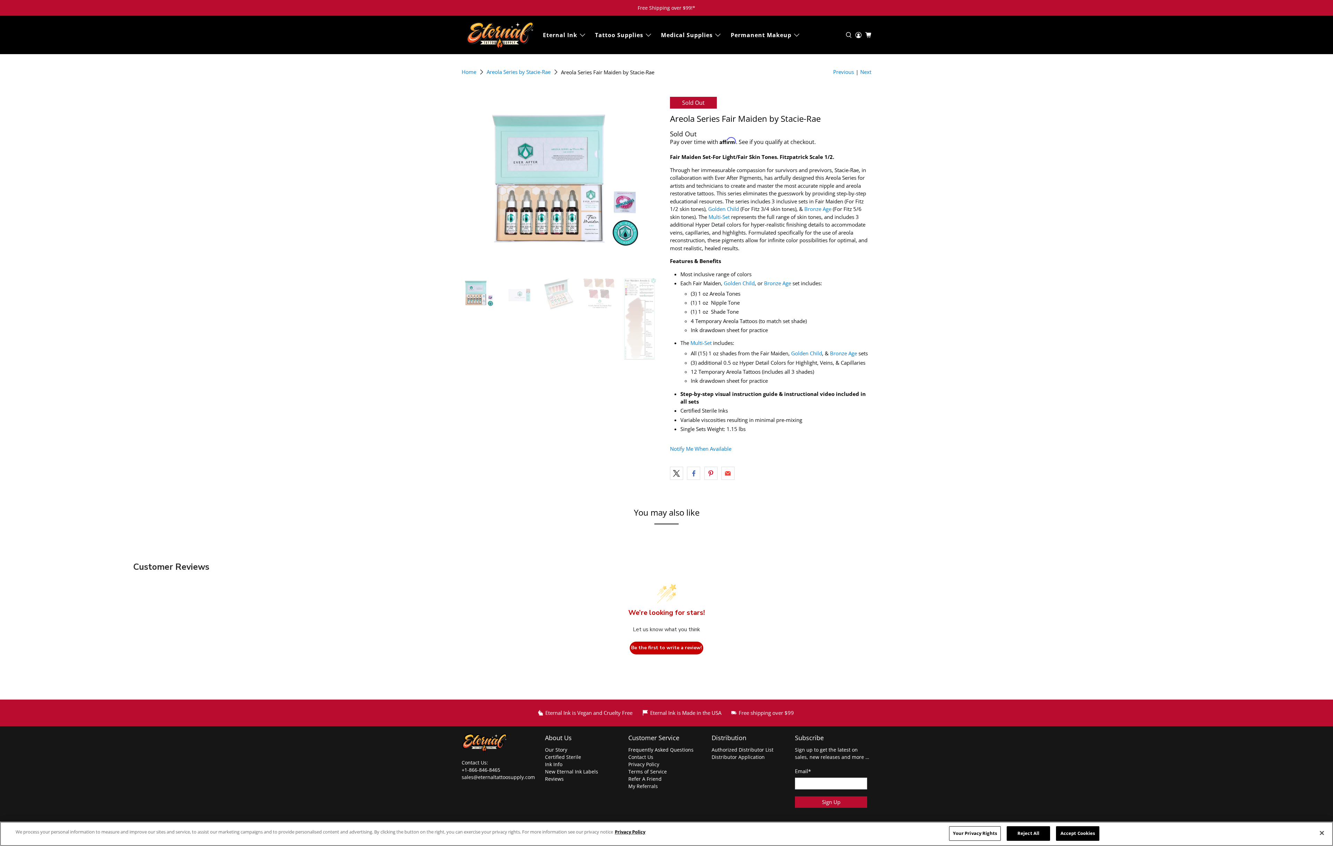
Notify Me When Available (700, 448)
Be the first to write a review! (666, 647)
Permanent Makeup (761, 35)
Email (803, 771)
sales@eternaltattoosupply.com (499, 777)
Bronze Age (817, 208)
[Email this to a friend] (728, 473)
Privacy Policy (643, 764)
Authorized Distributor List (742, 749)
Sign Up (831, 801)
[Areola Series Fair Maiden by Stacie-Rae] (562, 183)
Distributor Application (738, 757)
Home (469, 72)
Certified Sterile (563, 757)
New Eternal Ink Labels (571, 771)
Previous (843, 71)
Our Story (556, 749)
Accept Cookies (1077, 833)
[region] (666, 834)
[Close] (1322, 833)
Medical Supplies (687, 35)
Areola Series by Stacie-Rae (519, 72)
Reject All (1028, 833)
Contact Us (640, 757)
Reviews (554, 779)
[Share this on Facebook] (693, 473)
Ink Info (553, 764)
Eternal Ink (560, 35)
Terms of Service (647, 771)
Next (865, 71)
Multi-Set (719, 216)
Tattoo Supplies (619, 35)
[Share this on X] (676, 473)
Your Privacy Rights (975, 833)
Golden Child (723, 208)
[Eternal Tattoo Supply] (500, 35)
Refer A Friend (645, 779)
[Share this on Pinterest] (711, 473)
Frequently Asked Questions (661, 749)
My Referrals (643, 786)
